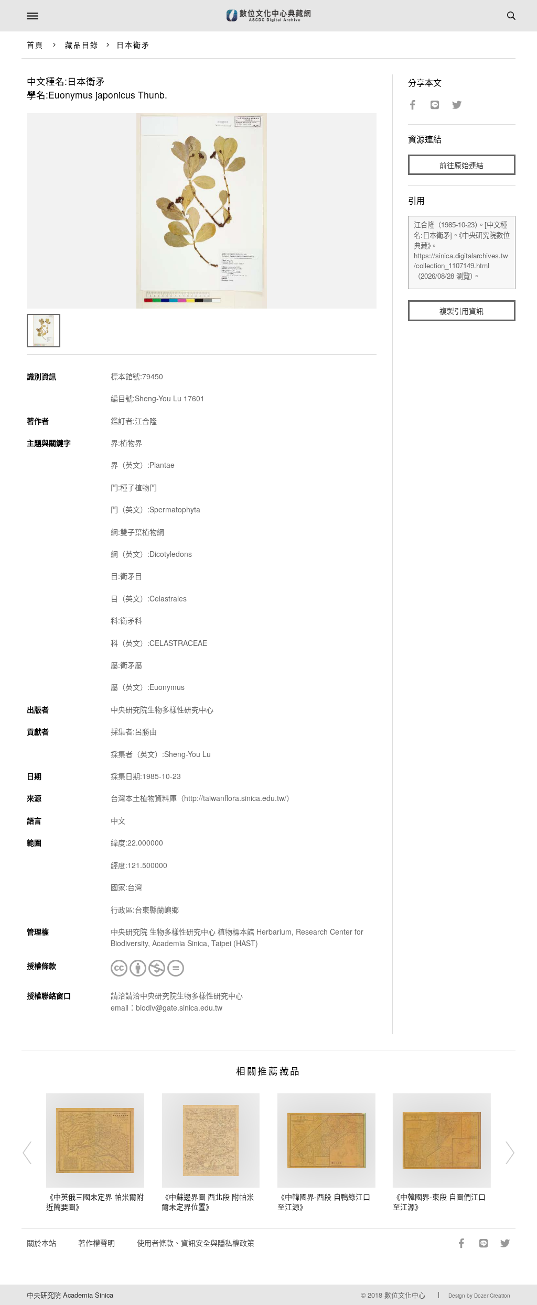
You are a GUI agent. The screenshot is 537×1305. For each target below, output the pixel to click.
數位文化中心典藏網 (268, 15)
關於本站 (41, 1242)
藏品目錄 (82, 44)
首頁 (35, 44)
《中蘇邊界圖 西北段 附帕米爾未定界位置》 (208, 1201)
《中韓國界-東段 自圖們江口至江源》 (439, 1201)
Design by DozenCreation (479, 1295)
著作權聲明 (96, 1242)
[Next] (503, 1153)
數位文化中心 (404, 1295)
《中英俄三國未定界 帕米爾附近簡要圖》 (95, 1201)
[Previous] (34, 1153)
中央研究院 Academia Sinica (70, 1295)
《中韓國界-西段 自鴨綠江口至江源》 (323, 1201)
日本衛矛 (133, 44)
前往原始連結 (461, 165)
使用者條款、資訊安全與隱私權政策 (195, 1242)
